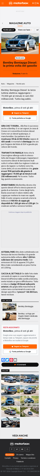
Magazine (10, 84)
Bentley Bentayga (25, 306)
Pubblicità (20, 462)
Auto (3, 84)
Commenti (21, 365)
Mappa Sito (30, 455)
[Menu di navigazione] (2, 3)
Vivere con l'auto (24, 30)
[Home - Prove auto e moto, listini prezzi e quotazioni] (19, 3)
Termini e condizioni (28, 458)
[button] (12, 449)
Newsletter (10, 455)
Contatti (8, 458)
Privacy (15, 458)
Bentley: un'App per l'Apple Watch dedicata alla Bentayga (27, 316)
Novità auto (7, 30)
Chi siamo (20, 455)
